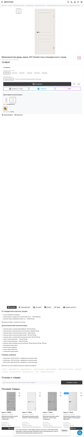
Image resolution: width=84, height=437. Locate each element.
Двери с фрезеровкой (51, 369)
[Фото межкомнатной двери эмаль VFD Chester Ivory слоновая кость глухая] (45, 31)
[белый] (6, 100)
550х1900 (6, 73)
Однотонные (78, 369)
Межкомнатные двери (19, 5)
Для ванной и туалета (40, 5)
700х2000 (29, 73)
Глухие (36, 371)
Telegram (43, 89)
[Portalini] (9, 2)
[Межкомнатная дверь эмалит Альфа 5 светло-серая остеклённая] (11, 401)
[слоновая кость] (13, 100)
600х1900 (14, 73)
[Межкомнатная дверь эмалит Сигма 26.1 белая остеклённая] (31, 401)
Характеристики (25, 307)
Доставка (38, 307)
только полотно (8, 79)
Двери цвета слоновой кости (47, 371)
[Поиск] (68, 2)
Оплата (49, 307)
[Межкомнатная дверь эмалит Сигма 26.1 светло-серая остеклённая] (52, 401)
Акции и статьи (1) (71, 307)
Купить (12, 428)
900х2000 (44, 73)
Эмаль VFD (5, 371)
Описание (12, 307)
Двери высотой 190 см (15, 371)
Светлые (5, 369)
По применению (29, 5)
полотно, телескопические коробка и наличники (28, 79)
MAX (69, 89)
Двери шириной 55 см (26, 369)
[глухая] (5, 109)
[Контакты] (71, 2)
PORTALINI (4, 5)
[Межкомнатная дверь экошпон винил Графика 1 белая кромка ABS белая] (72, 401)
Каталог (10, 5)
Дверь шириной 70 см (14, 369)
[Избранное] (74, 84)
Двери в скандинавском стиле (66, 369)
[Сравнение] (79, 84)
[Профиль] (74, 2)
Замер (58, 307)
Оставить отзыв (71, 382)
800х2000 (37, 73)
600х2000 (22, 73)
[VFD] (79, 58)
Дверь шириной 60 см (28, 371)
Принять (64, 430)
